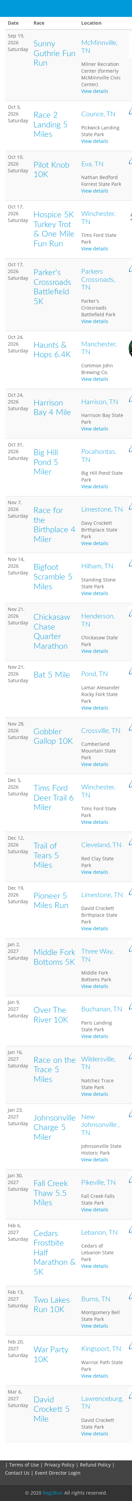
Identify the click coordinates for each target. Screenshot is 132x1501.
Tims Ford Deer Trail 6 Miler (54, 798)
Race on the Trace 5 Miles (55, 1070)
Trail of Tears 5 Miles (46, 855)
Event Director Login (58, 1473)
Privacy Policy (59, 1464)
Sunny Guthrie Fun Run (54, 53)
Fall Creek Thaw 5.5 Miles (51, 1193)
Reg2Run (53, 1493)
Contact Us (18, 1473)
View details (94, 91)
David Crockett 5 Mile (52, 1409)
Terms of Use (24, 1464)
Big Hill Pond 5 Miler (46, 462)
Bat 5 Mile (52, 675)
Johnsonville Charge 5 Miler (55, 1127)
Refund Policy (96, 1464)
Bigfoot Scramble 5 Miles (53, 577)
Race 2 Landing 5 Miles (51, 125)
